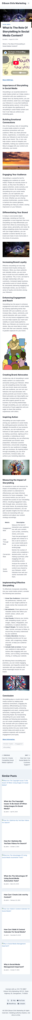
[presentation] (16, 789)
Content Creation (8, 743)
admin (5, 39)
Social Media (6, 24)
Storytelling (6, 747)
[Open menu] (28, 3)
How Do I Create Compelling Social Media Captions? (8, 759)
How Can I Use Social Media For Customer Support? (24, 760)
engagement (19, 743)
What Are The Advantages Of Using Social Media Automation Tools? (15, 878)
